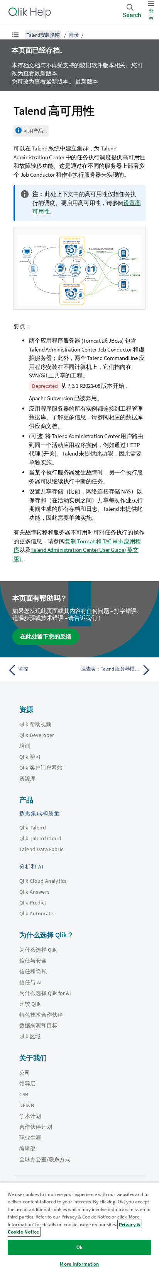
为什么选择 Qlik (38, 949)
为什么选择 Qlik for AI (45, 993)
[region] (79, 1227)
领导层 (27, 1083)
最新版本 (86, 81)
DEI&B (26, 1105)
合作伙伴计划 (35, 1126)
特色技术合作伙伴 (41, 1014)
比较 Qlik (30, 1003)
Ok (79, 1247)
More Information (79, 1264)
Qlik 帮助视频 (35, 724)
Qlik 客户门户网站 (41, 767)
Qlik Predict (32, 902)
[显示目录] (15, 34)
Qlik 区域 (30, 1036)
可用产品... (35, 131)
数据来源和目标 (38, 1025)
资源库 (27, 778)
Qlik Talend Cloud (40, 838)
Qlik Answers (34, 891)
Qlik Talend (32, 827)
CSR (23, 1094)
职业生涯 (30, 1137)
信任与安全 (33, 960)
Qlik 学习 (30, 756)
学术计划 (30, 1116)
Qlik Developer (36, 735)
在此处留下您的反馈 (45, 636)
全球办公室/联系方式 (45, 1159)
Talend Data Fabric (41, 849)
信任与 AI (30, 982)
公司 (24, 1072)
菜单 (151, 15)
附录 (74, 35)
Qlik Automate (36, 913)
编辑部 (27, 1148)
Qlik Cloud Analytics (42, 880)
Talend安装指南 (43, 35)
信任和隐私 (33, 971)
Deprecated (45, 385)
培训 (24, 745)
